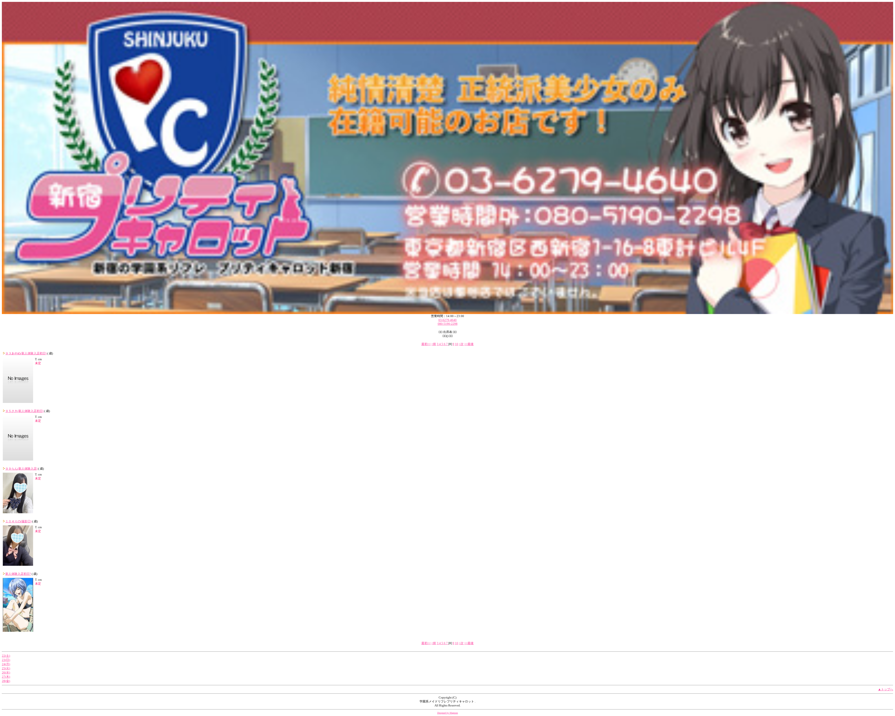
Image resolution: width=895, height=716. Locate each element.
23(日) (6, 660)
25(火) (6, 668)
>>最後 (469, 344)
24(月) (6, 664)
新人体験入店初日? (18, 574)
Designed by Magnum (447, 713)
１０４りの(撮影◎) (18, 521)
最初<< (426, 344)
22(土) (6, 655)
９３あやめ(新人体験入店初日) (26, 353)
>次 (461, 344)
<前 (433, 344)
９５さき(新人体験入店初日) (24, 411)
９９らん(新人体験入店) (21, 468)
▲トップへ (885, 689)
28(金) (6, 681)
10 (456, 344)
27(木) (6, 676)
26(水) (6, 672)
